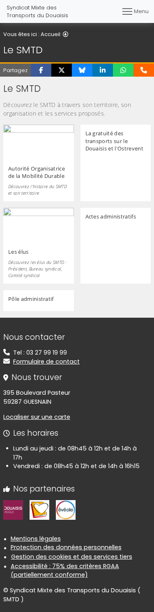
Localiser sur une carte (36, 417)
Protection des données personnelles (66, 547)
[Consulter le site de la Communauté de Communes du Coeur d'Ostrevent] (39, 509)
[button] (41, 70)
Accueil (50, 34)
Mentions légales (36, 539)
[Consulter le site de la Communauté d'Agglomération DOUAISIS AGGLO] (13, 509)
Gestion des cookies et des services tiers (71, 557)
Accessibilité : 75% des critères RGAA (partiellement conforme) (65, 570)
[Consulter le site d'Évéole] (66, 509)
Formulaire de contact (46, 361)
